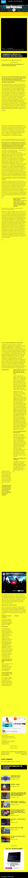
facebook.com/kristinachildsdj (8, 741)
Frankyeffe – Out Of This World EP (18, 820)
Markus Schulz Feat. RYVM (14, 1)
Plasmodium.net (5, 744)
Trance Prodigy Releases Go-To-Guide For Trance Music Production (20, 753)
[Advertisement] (14, 33)
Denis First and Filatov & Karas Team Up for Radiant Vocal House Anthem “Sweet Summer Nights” (18, 811)
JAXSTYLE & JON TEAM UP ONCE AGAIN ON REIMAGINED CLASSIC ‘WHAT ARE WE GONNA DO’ (18, 794)
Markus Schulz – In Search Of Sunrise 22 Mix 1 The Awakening (18, 802)
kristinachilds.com (5, 742)
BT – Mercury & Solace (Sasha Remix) (18, 837)
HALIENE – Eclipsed (15, 784)
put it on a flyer (10, 226)
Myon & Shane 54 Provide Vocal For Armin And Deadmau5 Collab (7, 753)
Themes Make (11, 876)
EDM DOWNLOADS (17, 60)
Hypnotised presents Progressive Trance (16, 776)
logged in (9, 761)
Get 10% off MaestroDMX (14, 849)
